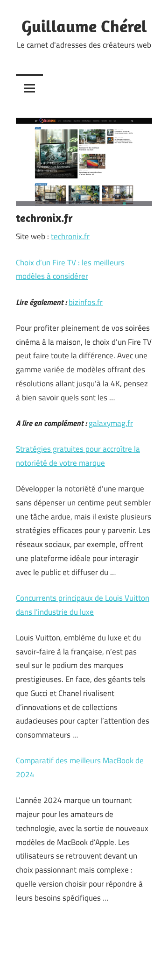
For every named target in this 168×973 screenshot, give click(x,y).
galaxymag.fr (111, 423)
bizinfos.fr (86, 302)
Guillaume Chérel (84, 25)
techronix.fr (70, 236)
